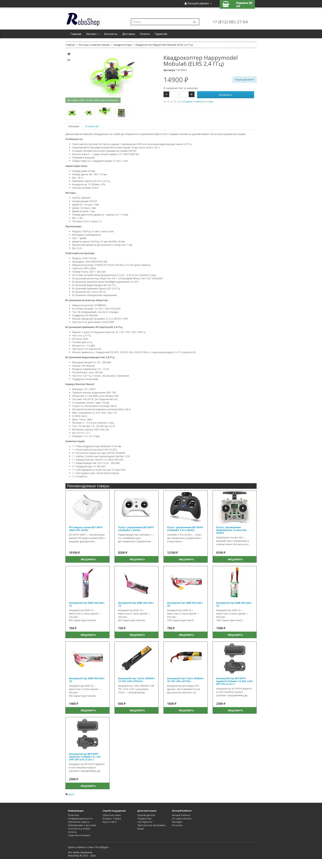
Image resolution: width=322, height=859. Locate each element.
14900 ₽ (176, 79)
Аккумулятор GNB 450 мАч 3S (86, 680)
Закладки (177, 821)
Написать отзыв (203, 101)
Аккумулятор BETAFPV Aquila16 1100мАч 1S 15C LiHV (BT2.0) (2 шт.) (85, 756)
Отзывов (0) (92, 126)
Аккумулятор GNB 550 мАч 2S (184, 604)
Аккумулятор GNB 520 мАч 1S (86, 604)
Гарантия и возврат (79, 835)
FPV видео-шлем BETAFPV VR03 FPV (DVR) (86, 529)
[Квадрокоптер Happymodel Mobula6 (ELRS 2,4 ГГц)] (111, 77)
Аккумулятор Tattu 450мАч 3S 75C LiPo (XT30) (185, 680)
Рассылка (177, 825)
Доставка (128, 34)
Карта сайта (109, 821)
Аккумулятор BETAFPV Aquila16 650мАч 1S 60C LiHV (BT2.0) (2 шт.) (234, 681)
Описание (73, 126)
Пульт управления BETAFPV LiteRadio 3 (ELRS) (136, 529)
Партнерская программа (151, 825)
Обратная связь (111, 815)
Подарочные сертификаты (144, 820)
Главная (75, 34)
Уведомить (225, 94)
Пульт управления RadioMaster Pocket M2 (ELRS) (231, 530)
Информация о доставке (82, 825)
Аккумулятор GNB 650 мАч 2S (234, 604)
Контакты (110, 34)
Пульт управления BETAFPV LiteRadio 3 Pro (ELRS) (185, 529)
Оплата (145, 34)
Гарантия (161, 34)
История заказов (181, 818)
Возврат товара (111, 818)
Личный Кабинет (181, 815)
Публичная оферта (79, 821)
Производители (146, 815)
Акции (140, 828)
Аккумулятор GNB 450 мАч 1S (135, 604)
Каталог (91, 34)
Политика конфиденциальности (80, 817)
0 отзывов (186, 101)
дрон (71, 794)
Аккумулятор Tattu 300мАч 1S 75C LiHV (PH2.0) (136, 680)
